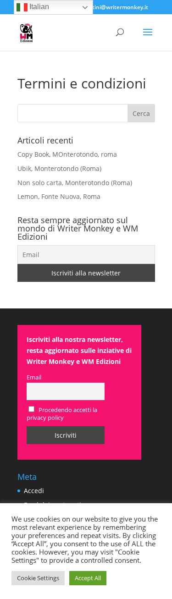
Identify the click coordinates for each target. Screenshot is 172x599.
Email (34, 377)
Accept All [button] (88, 578)
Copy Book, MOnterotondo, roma (67, 154)
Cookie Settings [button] (38, 578)
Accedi (34, 490)
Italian (38, 7)
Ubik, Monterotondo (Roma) (59, 168)
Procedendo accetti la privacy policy (62, 414)
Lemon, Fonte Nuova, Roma (58, 196)
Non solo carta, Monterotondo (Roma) (74, 182)
